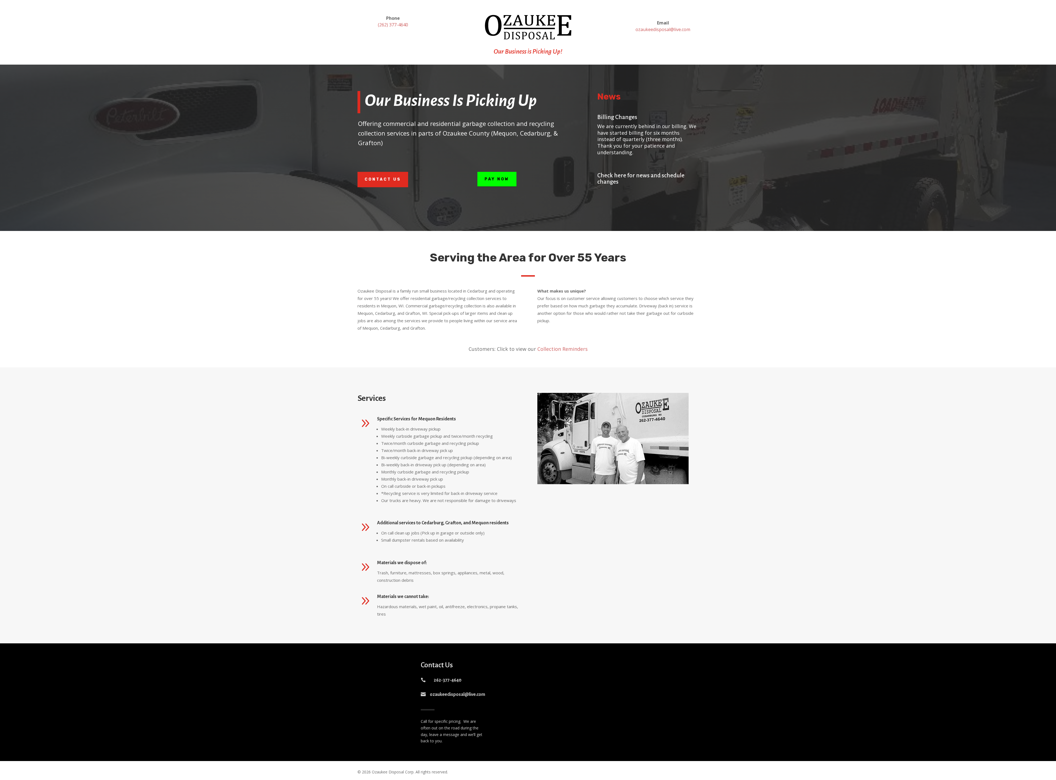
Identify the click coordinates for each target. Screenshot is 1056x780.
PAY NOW (497, 179)
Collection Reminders (562, 349)
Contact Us (383, 179)
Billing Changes (617, 117)
